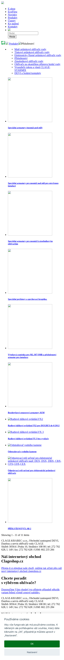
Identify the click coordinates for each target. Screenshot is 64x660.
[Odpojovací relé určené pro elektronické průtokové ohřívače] (35, 464)
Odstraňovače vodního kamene (22, 451)
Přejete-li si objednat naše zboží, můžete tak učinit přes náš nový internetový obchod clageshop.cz (31, 570)
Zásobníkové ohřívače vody (28, 61)
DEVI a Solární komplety (27, 73)
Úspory (12, 20)
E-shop (11, 8)
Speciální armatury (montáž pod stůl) (25, 127)
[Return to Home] (3, 43)
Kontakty (13, 26)
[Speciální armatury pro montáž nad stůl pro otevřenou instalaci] (30, 176)
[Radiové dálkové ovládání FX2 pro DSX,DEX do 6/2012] (25, 419)
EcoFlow (12, 11)
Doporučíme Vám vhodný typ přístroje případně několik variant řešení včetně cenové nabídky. (30, 591)
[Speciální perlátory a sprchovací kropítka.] (30, 292)
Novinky (12, 14)
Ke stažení (13, 23)
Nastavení (32, 652)
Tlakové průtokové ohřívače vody (32, 52)
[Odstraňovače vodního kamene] (25, 445)
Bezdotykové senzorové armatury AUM (26, 412)
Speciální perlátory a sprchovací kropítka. (27, 299)
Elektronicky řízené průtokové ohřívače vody (37, 55)
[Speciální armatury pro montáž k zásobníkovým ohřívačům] (30, 234)
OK (32, 643)
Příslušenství (20, 58)
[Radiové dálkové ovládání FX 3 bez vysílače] (26, 432)
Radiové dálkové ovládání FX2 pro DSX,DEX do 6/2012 (34, 425)
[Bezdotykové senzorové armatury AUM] (30, 406)
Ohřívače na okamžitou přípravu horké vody (37, 64)
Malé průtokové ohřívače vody (30, 49)
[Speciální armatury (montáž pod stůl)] (30, 121)
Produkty (12, 17)
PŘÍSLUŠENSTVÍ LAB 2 (19, 528)
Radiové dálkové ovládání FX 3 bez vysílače (28, 438)
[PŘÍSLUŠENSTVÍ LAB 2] (30, 522)
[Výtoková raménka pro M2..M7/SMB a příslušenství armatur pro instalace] (30, 348)
